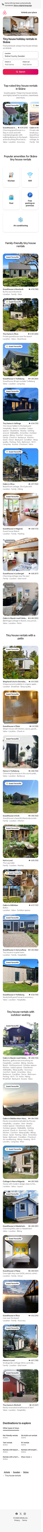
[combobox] (20, 56)
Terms (24, 1520)
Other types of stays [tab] (11, 1428)
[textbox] (12, 64)
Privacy (17, 1520)
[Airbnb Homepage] (4, 12)
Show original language (23, 5)
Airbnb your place (29, 12)
